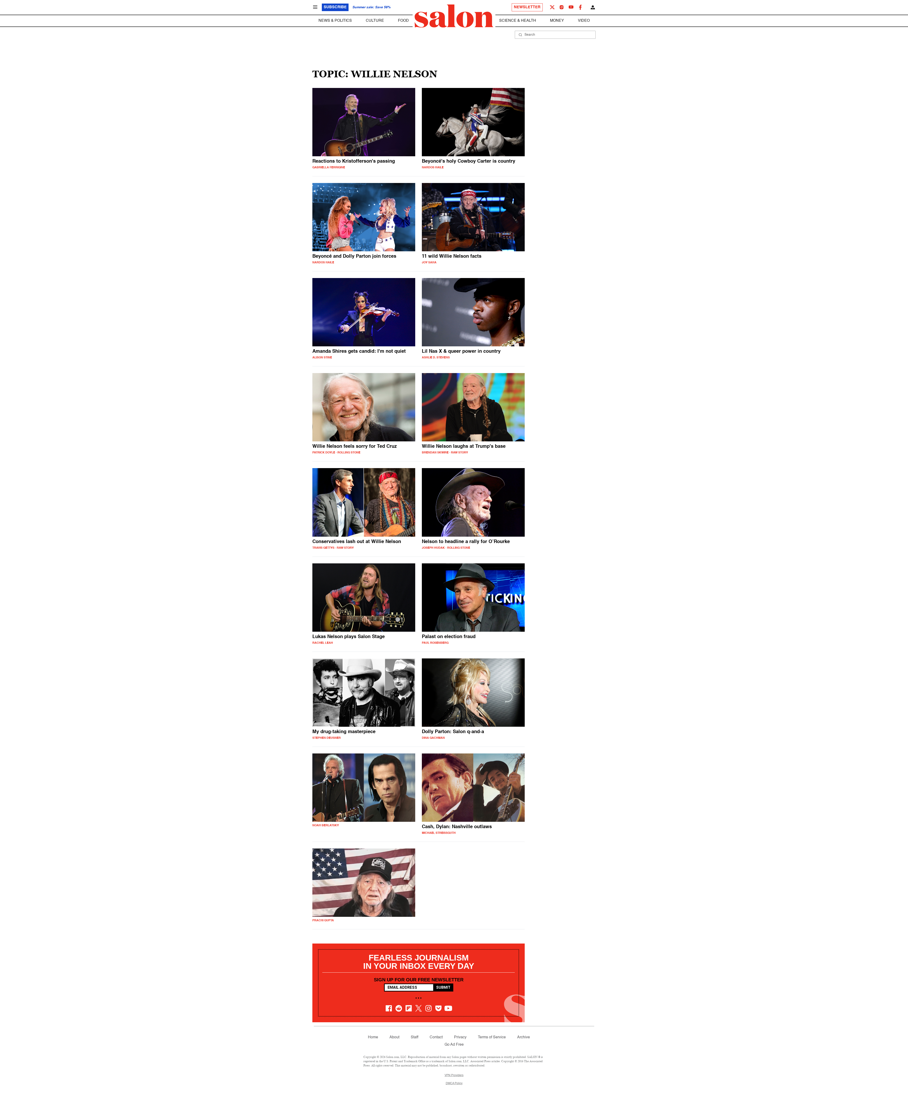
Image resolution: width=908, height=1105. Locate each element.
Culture (375, 21)
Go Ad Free (454, 1045)
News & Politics (335, 21)
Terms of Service (492, 1037)
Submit (443, 987)
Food (403, 21)
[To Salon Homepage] (454, 16)
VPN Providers (454, 1075)
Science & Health (517, 21)
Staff (414, 1037)
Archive (523, 1037)
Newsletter (527, 7)
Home (373, 1037)
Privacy (460, 1037)
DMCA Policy (454, 1083)
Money (557, 21)
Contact (436, 1037)
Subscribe (335, 7)
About (394, 1037)
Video (584, 21)
